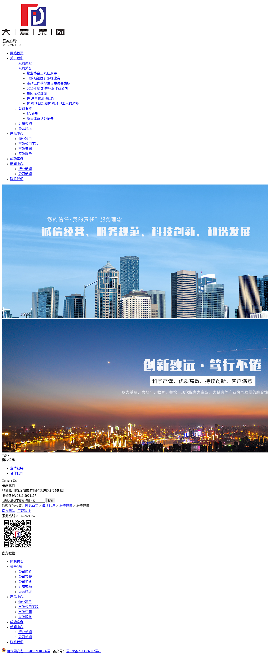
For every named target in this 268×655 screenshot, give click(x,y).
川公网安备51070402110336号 (28, 651)
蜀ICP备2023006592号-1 (83, 651)
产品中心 (16, 133)
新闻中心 (16, 164)
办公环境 (25, 128)
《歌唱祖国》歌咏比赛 (43, 78)
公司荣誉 (25, 68)
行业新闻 (25, 169)
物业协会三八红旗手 (42, 73)
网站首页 (16, 53)
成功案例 (16, 159)
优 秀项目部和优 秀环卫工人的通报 (53, 103)
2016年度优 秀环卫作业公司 (47, 88)
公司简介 (25, 63)
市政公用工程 (28, 144)
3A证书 (32, 113)
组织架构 (25, 123)
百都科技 (24, 511)
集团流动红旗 (37, 93)
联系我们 (16, 179)
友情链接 (16, 468)
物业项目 (25, 138)
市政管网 (25, 149)
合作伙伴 (16, 473)
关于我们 (16, 58)
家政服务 (25, 154)
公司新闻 (25, 174)
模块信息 (48, 506)
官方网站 (8, 511)
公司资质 (25, 108)
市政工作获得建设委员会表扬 (48, 83)
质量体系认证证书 (40, 118)
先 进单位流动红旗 (40, 98)
